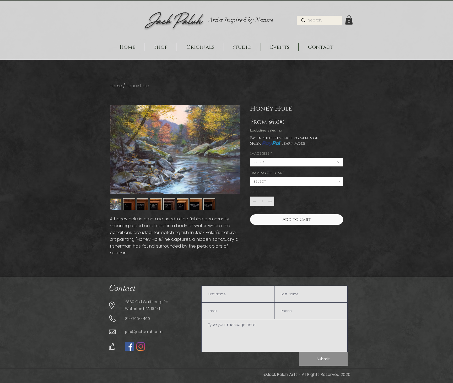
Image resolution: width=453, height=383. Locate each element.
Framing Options (267, 173)
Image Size (261, 153)
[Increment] (270, 201)
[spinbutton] (262, 201)
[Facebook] (129, 346)
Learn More (293, 143)
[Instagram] (140, 346)
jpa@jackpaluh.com (144, 331)
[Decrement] (254, 201)
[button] (349, 20)
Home (116, 86)
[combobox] (296, 162)
